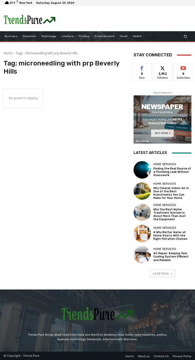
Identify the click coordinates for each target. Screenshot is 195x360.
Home (8, 53)
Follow (163, 67)
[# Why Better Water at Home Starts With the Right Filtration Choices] (142, 233)
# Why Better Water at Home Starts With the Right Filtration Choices (170, 236)
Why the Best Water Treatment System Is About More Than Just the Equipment (169, 214)
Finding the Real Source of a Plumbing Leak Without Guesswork (172, 172)
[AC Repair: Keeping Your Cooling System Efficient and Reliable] (142, 254)
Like (142, 67)
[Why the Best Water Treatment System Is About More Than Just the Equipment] (142, 212)
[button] (185, 36)
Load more (161, 273)
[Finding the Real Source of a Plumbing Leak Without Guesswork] (142, 169)
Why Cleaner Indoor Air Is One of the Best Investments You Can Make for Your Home (171, 193)
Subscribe (183, 67)
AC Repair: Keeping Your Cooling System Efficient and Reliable (171, 257)
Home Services (164, 164)
